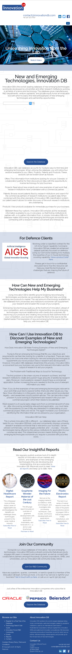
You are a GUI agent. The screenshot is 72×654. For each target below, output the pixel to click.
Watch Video (36, 60)
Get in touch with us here (26, 577)
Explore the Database (36, 162)
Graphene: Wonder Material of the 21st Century (27, 496)
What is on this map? (10, 154)
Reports (8, 637)
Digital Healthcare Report (10, 493)
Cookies (5, 642)
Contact (8, 639)
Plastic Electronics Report (62, 493)
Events (8, 634)
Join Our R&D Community (36, 567)
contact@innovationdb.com (39, 15)
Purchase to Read (27, 531)
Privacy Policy (13, 642)
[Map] (36, 129)
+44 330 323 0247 (64, 644)
